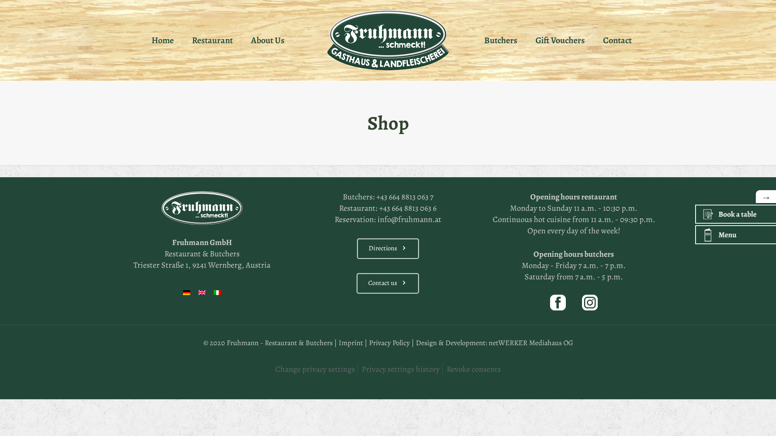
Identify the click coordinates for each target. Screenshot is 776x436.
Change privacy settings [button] (315, 369)
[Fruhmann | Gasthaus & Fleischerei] (387, 40)
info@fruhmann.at (409, 219)
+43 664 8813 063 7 (404, 196)
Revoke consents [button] (474, 369)
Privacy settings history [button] (401, 369)
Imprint (351, 343)
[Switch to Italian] (217, 292)
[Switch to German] (186, 292)
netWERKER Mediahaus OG (531, 343)
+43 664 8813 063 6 (407, 208)
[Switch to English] (202, 292)
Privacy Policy (389, 343)
